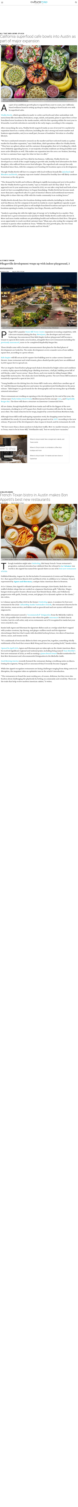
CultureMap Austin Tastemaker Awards (36, 604)
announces (53, 617)
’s (69, 651)
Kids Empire (6, 357)
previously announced (10, 342)
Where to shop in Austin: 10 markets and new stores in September (46, 457)
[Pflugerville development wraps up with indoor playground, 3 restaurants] (39, 300)
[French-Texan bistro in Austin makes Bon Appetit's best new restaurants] (39, 532)
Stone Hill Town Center (35, 332)
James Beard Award (49, 653)
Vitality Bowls (6, 115)
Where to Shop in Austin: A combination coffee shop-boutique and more (46, 449)
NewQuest (41, 334)
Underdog (36, 563)
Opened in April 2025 (9, 648)
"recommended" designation (39, 615)
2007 (56, 419)
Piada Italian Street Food (22, 399)
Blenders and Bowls (9, 174)
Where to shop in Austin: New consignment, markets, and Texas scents (47, 440)
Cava (59, 399)
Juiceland (66, 172)
